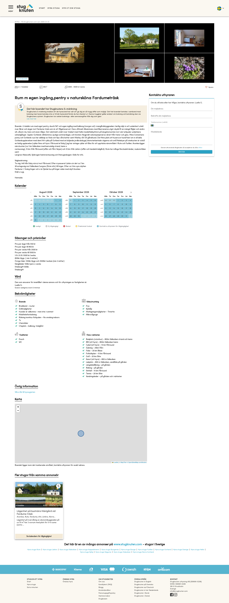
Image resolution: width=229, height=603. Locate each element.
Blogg (101, 587)
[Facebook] (171, 595)
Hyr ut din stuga (71, 8)
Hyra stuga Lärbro (50, 549)
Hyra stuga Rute (33, 549)
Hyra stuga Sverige (180, 549)
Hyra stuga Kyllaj (86, 552)
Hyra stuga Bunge (128, 549)
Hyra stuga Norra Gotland (143, 552)
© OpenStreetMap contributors (136, 462)
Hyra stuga (53, 8)
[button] (18, 407)
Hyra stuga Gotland (163, 549)
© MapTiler (122, 462)
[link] (142, 582)
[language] (220, 8)
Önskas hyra (68, 582)
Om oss (102, 582)
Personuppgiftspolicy (107, 593)
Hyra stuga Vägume (103, 552)
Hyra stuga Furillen (145, 549)
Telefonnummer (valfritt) (159, 122)
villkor (200, 147)
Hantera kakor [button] (104, 596)
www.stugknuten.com (128, 544)
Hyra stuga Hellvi (197, 549)
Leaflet (115, 462)
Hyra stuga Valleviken (68, 549)
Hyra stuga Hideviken (122, 552)
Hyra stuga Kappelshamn (89, 549)
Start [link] (42, 8)
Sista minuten (32, 587)
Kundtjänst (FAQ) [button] (105, 584)
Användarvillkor (105, 590)
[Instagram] (175, 595)
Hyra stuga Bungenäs (110, 549)
